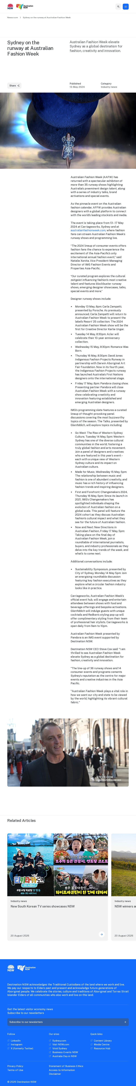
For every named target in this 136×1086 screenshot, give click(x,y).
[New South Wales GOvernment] (10, 6)
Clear (116, 6)
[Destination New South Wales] (25, 7)
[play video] (68, 752)
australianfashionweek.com (88, 230)
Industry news (19, 901)
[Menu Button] (125, 6)
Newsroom (12, 18)
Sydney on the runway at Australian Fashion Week (47, 18)
